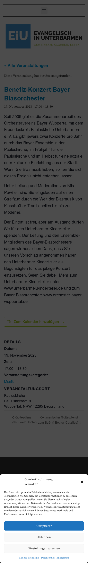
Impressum (62, 557)
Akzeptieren (44, 526)
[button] (82, 482)
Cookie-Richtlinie (29, 557)
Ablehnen (44, 537)
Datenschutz (47, 557)
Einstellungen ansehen (44, 548)
